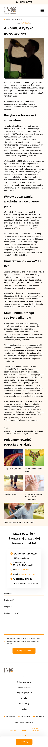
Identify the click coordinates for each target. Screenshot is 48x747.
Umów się (24, 742)
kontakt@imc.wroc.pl (26, 574)
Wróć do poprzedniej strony (14, 19)
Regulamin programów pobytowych (35, 730)
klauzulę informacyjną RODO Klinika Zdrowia (26, 638)
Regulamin (12, 730)
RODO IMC (24, 730)
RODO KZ (24, 735)
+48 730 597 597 (25, 2)
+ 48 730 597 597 (22, 570)
